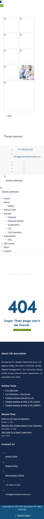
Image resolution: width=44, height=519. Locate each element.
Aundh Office (11, 456)
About (7, 202)
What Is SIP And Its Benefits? (15, 419)
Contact (7, 251)
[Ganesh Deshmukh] (13, 136)
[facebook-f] (24, 165)
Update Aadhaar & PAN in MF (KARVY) (23, 405)
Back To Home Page (22, 330)
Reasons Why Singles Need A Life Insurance (21, 425)
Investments (14, 224)
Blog (10, 116)
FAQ (10, 239)
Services (7, 213)
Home (7, 198)
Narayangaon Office (14, 475)
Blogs (6, 247)
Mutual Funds (10, 209)
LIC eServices (11, 390)
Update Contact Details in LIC (19, 398)
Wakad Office (11, 466)
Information (10, 236)
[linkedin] (24, 171)
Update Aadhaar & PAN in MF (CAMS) (22, 401)
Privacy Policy (24, 515)
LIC (9, 228)
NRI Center (9, 243)
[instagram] (24, 168)
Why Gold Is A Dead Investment (16, 432)
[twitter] (24, 162)
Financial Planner (16, 221)
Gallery (11, 206)
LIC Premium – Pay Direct (17, 394)
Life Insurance (14, 232)
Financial (12, 217)
